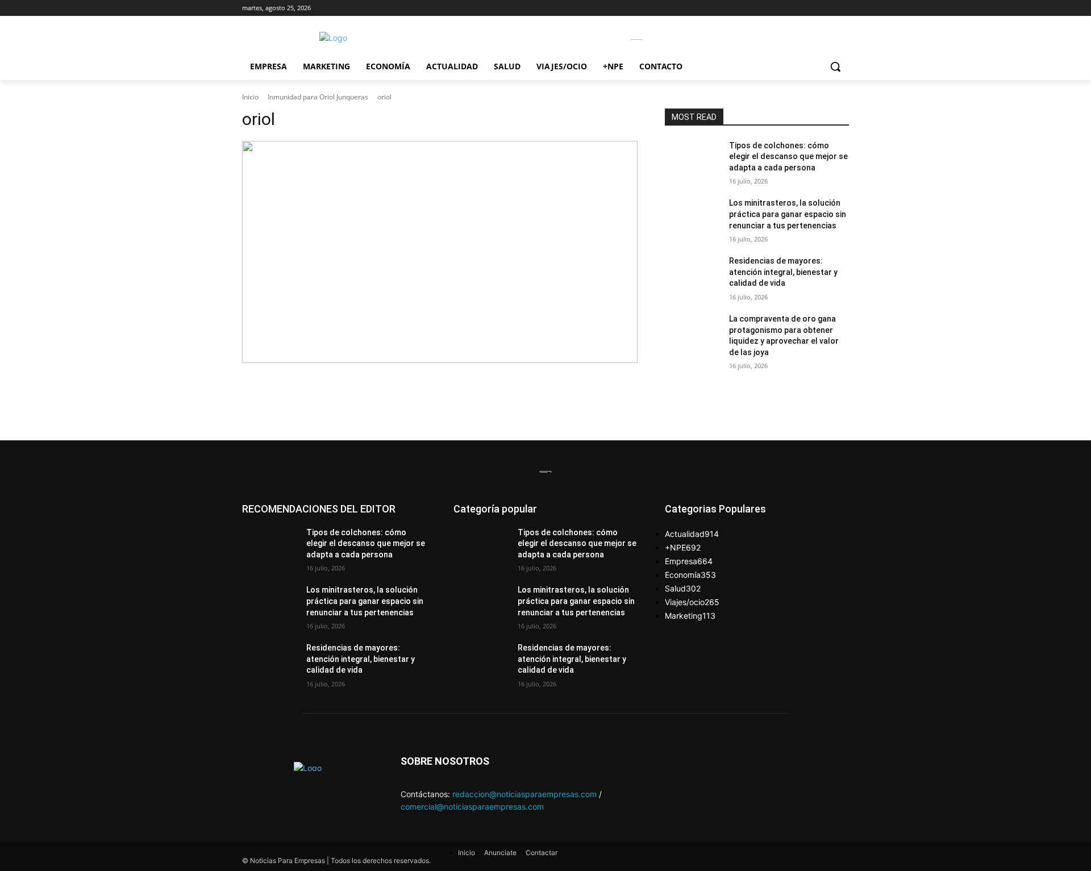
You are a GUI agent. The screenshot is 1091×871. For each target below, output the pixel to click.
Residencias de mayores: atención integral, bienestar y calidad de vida (783, 271)
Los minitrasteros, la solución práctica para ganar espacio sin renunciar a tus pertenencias (787, 214)
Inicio (250, 97)
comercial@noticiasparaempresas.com (472, 806)
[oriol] (440, 252)
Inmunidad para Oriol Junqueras (318, 97)
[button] (835, 66)
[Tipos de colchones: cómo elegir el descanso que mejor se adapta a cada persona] (692, 159)
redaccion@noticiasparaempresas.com (524, 794)
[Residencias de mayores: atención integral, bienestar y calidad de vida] (692, 275)
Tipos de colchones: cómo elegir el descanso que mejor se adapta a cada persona (788, 156)
